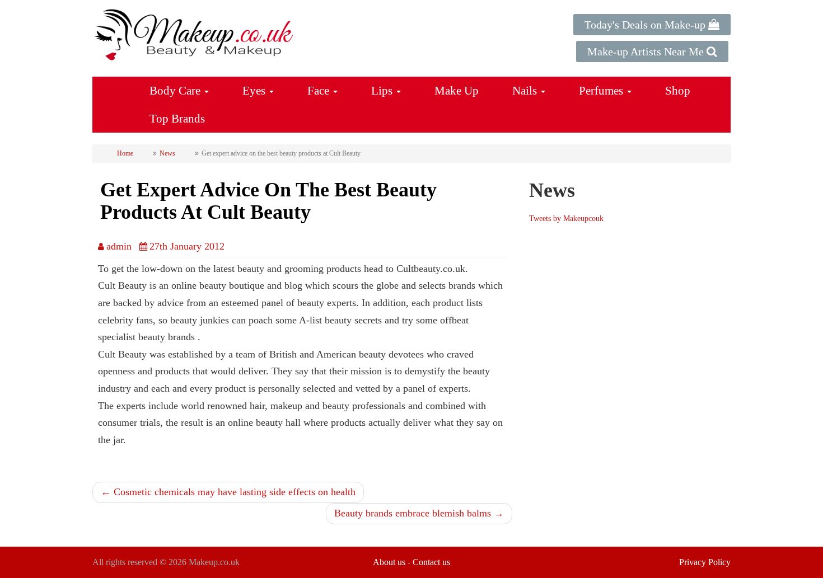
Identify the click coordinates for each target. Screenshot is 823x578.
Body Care (176, 90)
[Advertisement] (623, 337)
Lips (383, 90)
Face (319, 90)
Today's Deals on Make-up (646, 24)
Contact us (431, 562)
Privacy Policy (705, 562)
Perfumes (602, 90)
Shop (677, 90)
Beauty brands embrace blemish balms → (419, 513)
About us (389, 562)
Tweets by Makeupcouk (566, 218)
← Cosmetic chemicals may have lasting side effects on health (228, 491)
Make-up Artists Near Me (647, 51)
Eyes (255, 90)
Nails (526, 90)
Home (125, 153)
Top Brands (177, 118)
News (167, 153)
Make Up (456, 90)
